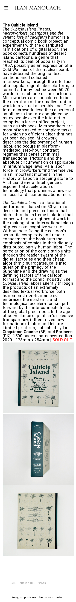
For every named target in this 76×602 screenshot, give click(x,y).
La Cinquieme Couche (35, 329)
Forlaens (64, 332)
